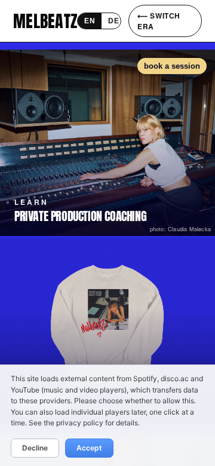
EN (89, 21)
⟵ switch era (158, 21)
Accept (89, 447)
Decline (35, 447)
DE (113, 21)
